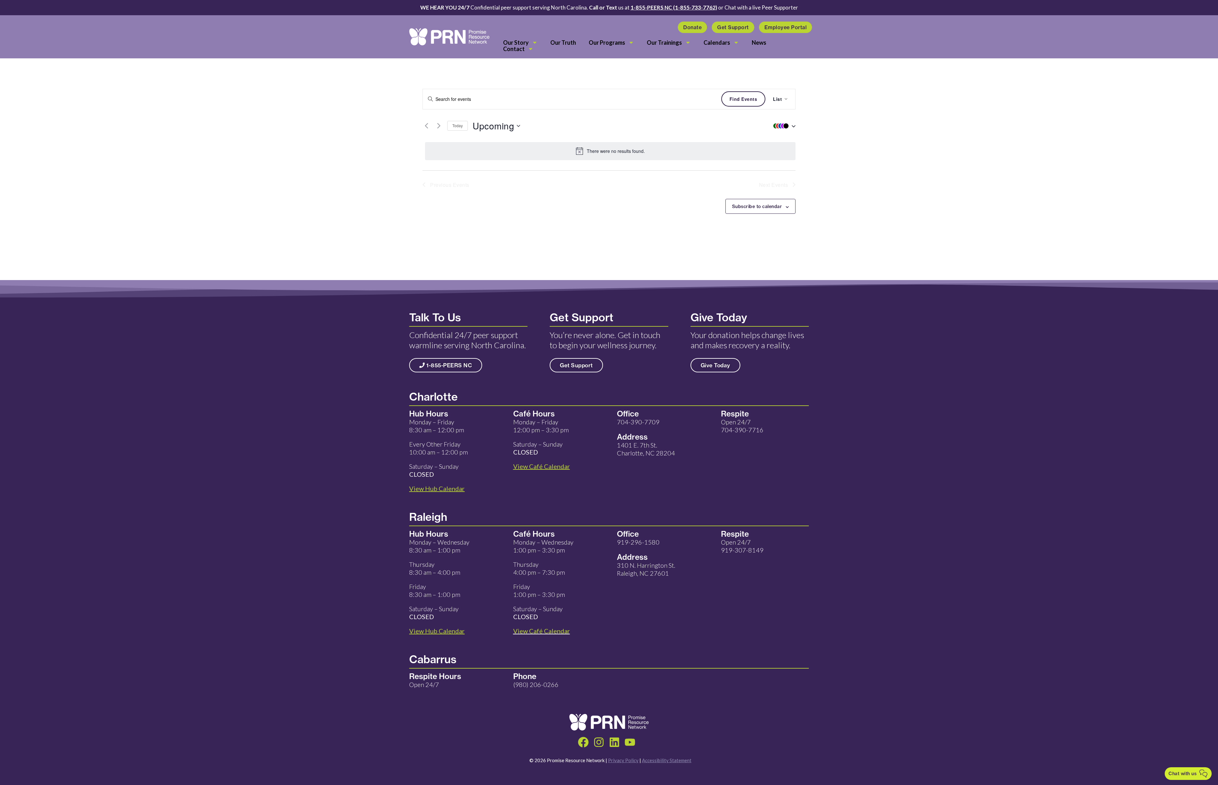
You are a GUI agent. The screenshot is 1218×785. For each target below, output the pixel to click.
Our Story (516, 42)
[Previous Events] (426, 126)
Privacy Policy (623, 760)
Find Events (743, 99)
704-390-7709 (638, 422)
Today (457, 125)
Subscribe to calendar (757, 206)
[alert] (610, 151)
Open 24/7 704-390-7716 (742, 426)
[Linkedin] (614, 742)
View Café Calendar (541, 631)
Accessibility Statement (666, 760)
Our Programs (607, 42)
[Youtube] (630, 742)
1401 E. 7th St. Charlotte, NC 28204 (646, 449)
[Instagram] (598, 742)
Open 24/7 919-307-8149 (742, 546)
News (759, 42)
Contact (514, 49)
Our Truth (563, 42)
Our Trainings (664, 42)
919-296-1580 (638, 542)
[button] (783, 125)
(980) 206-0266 (536, 684)
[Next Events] (438, 126)
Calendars (717, 42)
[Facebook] (583, 742)
